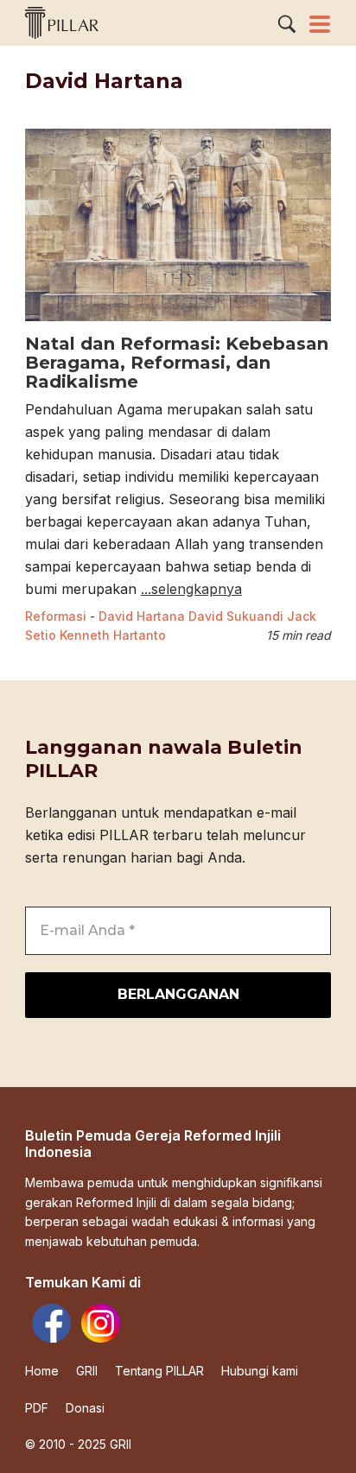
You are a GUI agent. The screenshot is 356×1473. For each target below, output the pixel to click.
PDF (36, 1408)
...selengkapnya (191, 588)
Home (42, 1371)
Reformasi (55, 616)
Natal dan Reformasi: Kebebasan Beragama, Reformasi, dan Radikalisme (176, 362)
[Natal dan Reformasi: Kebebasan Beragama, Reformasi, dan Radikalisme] (178, 322)
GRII (87, 1371)
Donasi (85, 1408)
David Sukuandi (235, 616)
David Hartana (142, 616)
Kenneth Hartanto (113, 635)
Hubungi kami (259, 1371)
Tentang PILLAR (159, 1371)
